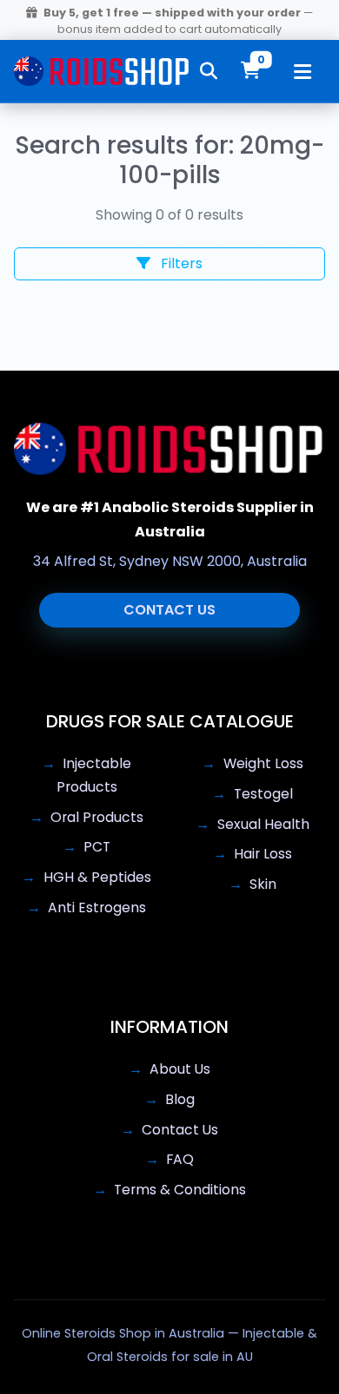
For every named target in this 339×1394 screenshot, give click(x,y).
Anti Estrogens (97, 907)
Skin (262, 884)
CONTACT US (169, 610)
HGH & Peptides (97, 877)
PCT (96, 847)
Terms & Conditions (180, 1189)
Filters (180, 263)
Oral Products (96, 817)
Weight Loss (263, 763)
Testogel (263, 794)
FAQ (180, 1159)
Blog (180, 1099)
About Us (180, 1069)
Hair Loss (263, 854)
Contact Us (180, 1130)
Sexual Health (263, 824)
